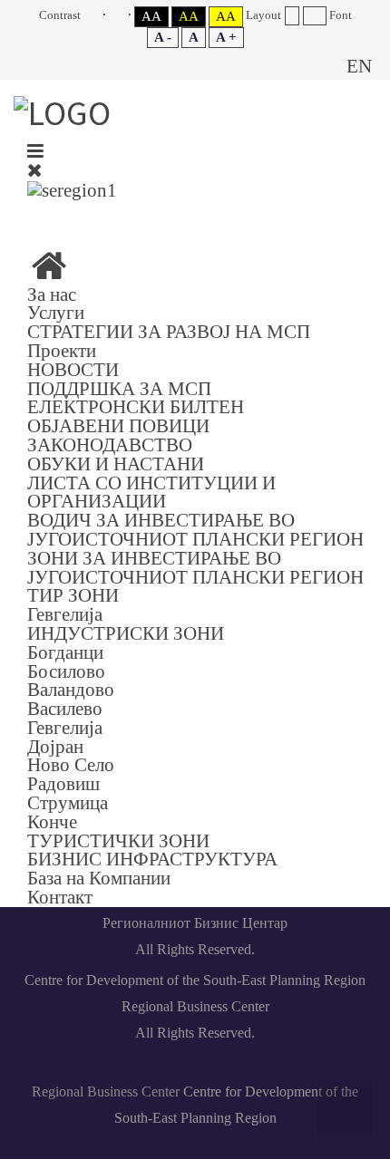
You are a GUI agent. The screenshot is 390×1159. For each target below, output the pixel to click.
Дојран (55, 746)
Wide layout (314, 15)
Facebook (117, 214)
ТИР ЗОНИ (73, 594)
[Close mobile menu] (34, 169)
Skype (202, 214)
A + (226, 37)
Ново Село (70, 764)
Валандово (70, 689)
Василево (64, 708)
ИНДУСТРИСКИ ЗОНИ (125, 633)
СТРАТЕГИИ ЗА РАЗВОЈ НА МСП (168, 331)
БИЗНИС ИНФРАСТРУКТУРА (152, 858)
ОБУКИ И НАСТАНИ (115, 463)
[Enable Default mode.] (94, 15)
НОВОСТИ (73, 369)
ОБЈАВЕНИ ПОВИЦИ (118, 425)
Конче (52, 821)
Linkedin (159, 214)
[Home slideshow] (49, 272)
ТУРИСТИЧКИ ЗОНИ (118, 840)
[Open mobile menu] (35, 150)
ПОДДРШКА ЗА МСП (119, 388)
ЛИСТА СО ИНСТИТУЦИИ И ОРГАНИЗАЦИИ (151, 492)
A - (162, 37)
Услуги (55, 312)
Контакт (60, 896)
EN (359, 65)
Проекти (61, 350)
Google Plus (287, 214)
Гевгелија (64, 614)
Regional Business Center (106, 1091)
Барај (317, 66)
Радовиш (63, 783)
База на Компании (99, 877)
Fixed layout (291, 15)
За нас (51, 294)
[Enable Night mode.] (120, 15)
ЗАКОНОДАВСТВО (109, 444)
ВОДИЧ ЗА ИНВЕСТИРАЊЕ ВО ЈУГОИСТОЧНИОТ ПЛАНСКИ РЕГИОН (195, 529)
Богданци (65, 652)
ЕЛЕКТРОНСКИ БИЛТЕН (135, 406)
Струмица (67, 802)
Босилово (66, 671)
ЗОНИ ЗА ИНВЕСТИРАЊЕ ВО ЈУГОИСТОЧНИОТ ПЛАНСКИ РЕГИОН (195, 567)
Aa (151, 16)
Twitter (244, 214)
